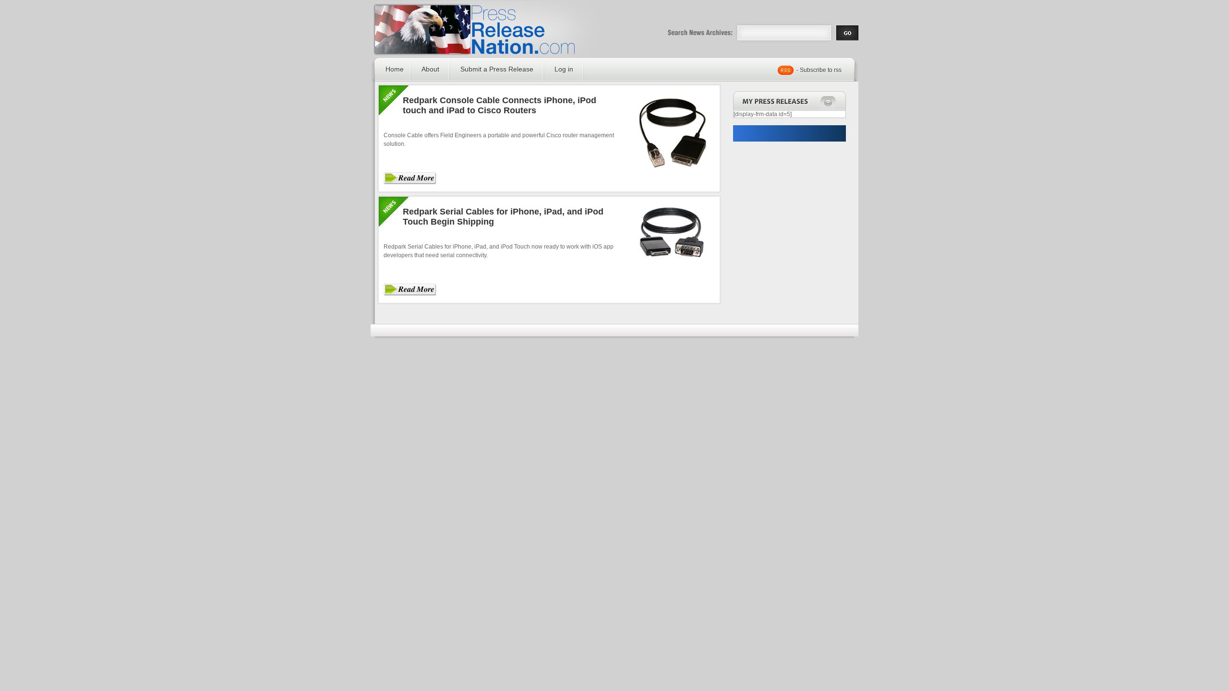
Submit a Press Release (496, 69)
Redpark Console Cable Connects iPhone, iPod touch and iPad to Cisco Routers (499, 105)
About (430, 69)
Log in (563, 69)
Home (395, 69)
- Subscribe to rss (819, 70)
